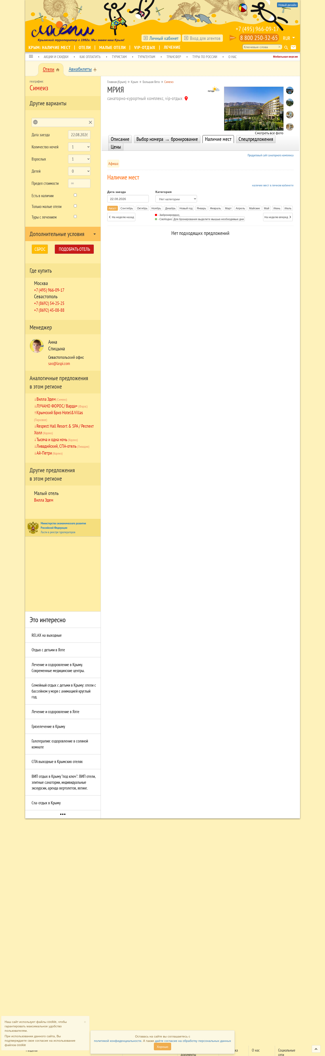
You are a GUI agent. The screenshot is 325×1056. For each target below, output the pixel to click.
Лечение (172, 47)
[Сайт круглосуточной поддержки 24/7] (233, 37)
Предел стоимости (45, 183)
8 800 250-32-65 (259, 38)
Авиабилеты (80, 69)
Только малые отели (46, 206)
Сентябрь (126, 208)
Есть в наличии (43, 195)
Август (113, 208)
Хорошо (162, 1046)
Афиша (113, 163)
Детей (36, 171)
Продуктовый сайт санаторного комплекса (271, 155)
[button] (31, 56)
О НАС (232, 56)
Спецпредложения (256, 139)
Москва (41, 283)
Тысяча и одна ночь (57, 439)
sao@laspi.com (59, 363)
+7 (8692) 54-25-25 (49, 303)
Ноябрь (156, 208)
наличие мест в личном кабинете (273, 185)
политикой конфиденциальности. (118, 1040)
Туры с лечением (44, 217)
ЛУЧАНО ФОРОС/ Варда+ (62, 406)
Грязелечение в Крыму (48, 726)
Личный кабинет (163, 38)
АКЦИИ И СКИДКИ (56, 56)
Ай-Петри (49, 453)
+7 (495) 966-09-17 (257, 29)
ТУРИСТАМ (119, 56)
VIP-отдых (145, 47)
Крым (134, 81)
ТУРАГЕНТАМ (146, 56)
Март (228, 208)
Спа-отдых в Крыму (46, 802)
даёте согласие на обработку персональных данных (193, 1040)
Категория (163, 191)
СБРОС (40, 249)
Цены (116, 146)
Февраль (215, 208)
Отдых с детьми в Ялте (48, 649)
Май (266, 208)
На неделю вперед (276, 217)
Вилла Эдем (51, 399)
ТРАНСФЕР (173, 56)
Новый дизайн (287, 5)
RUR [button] (286, 38)
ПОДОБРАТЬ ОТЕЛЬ (74, 249)
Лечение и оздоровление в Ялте (55, 711)
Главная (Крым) (116, 81)
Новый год (186, 208)
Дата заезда (41, 134)
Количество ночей (45, 146)
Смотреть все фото (269, 132)
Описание (120, 139)
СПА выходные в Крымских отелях (57, 761)
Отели (85, 47)
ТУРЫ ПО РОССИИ (204, 56)
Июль (288, 208)
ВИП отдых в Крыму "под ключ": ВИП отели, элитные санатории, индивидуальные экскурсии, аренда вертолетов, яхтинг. (64, 782)
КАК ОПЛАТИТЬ (90, 56)
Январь (201, 208)
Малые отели (113, 47)
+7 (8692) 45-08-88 (49, 310)
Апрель (240, 208)
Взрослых (39, 159)
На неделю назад (122, 217)
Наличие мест (218, 139)
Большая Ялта (151, 81)
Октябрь (142, 208)
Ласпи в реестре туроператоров (58, 532)
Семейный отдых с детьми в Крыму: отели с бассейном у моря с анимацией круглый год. (64, 690)
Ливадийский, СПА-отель (62, 446)
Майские (254, 208)
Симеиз (169, 81)
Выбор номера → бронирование (167, 139)
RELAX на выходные (47, 635)
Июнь (276, 208)
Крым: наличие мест (50, 47)
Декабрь (170, 208)
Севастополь (45, 296)
